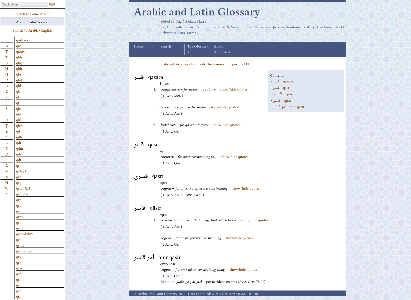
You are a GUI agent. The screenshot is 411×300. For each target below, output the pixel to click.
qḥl (18, 119)
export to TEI (239, 63)
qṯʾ (18, 102)
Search (166, 46)
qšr (18, 290)
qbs (18, 73)
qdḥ (19, 136)
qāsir (282, 100)
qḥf (18, 113)
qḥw (19, 125)
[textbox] (24, 4)
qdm (19, 148)
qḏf (18, 159)
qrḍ (18, 205)
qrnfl (20, 245)
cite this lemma (212, 63)
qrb (18, 176)
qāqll (20, 45)
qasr (281, 87)
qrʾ (18, 165)
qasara (283, 80)
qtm (19, 96)
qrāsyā (21, 170)
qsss (19, 267)
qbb (19, 56)
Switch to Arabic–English (32, 30)
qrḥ (19, 182)
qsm (19, 279)
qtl (18, 91)
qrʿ (18, 222)
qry (18, 256)
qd (18, 130)
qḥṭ (18, 108)
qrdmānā (23, 187)
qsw (19, 284)
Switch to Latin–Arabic (32, 13)
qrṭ (18, 210)
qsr (18, 262)
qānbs (20, 51)
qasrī (283, 93)
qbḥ (19, 68)
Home (138, 46)
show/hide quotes (234, 88)
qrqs (19, 227)
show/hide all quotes (180, 63)
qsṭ (18, 273)
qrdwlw (22, 193)
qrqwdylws (24, 233)
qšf (18, 296)
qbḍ (19, 79)
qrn (19, 239)
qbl (18, 85)
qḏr (18, 153)
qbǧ (19, 62)
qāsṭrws (22, 39)
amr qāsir (288, 106)
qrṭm (20, 216)
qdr (18, 142)
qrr (18, 199)
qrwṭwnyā (24, 250)
